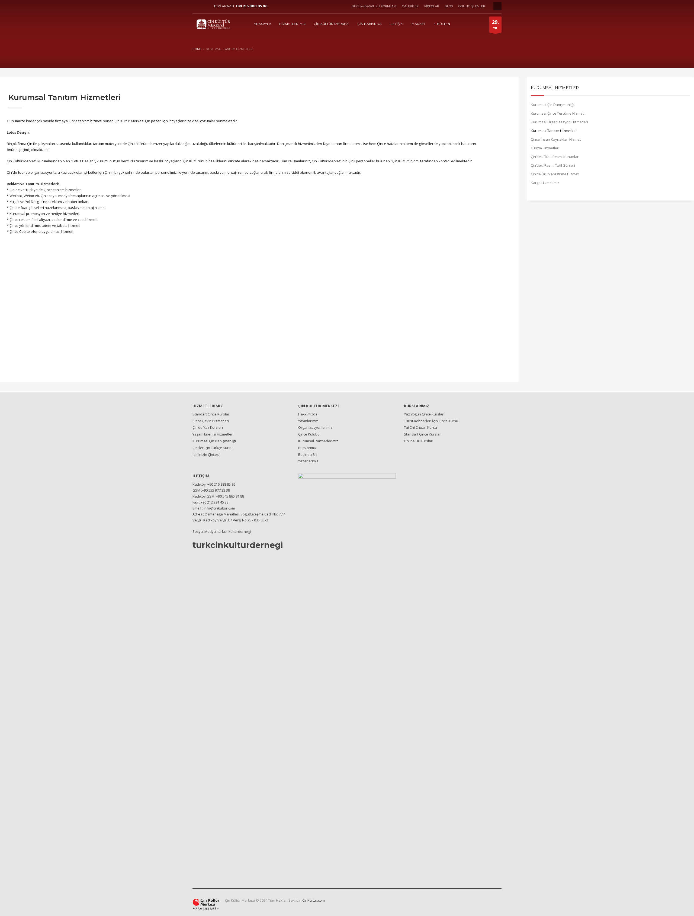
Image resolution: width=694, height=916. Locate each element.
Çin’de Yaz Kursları (207, 427)
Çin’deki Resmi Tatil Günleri (553, 165)
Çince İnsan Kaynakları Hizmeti (556, 139)
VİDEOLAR (431, 6)
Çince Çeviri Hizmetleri (210, 420)
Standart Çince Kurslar (210, 414)
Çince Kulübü (309, 434)
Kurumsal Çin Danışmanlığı (552, 104)
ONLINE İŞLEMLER (471, 6)
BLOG (449, 6)
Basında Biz (307, 454)
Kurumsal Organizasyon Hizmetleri (559, 122)
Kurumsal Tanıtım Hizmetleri (554, 130)
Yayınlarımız (308, 420)
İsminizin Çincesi (206, 454)
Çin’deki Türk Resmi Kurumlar (555, 156)
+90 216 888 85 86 (251, 6)
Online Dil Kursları (418, 440)
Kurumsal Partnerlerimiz (318, 440)
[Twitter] (205, 6)
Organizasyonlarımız (315, 427)
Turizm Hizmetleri (545, 148)
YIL (495, 24)
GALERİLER (410, 6)
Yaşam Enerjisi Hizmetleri (212, 434)
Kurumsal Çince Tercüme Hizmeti (557, 113)
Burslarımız (307, 447)
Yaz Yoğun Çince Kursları (424, 414)
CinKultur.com (313, 900)
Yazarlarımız (308, 461)
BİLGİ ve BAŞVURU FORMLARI (374, 6)
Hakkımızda (307, 414)
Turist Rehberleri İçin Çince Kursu (431, 420)
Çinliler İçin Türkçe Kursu (212, 447)
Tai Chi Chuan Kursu (420, 427)
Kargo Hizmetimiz (545, 182)
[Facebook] (196, 6)
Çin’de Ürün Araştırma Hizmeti (555, 174)
